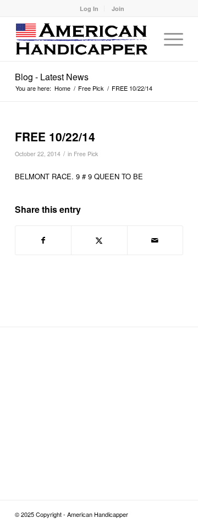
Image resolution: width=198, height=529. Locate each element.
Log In (89, 8)
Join (118, 8)
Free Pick (86, 154)
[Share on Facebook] (43, 240)
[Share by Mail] (155, 240)
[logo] (82, 39)
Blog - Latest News (52, 76)
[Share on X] (99, 240)
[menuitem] (89, 8)
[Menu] (168, 39)
